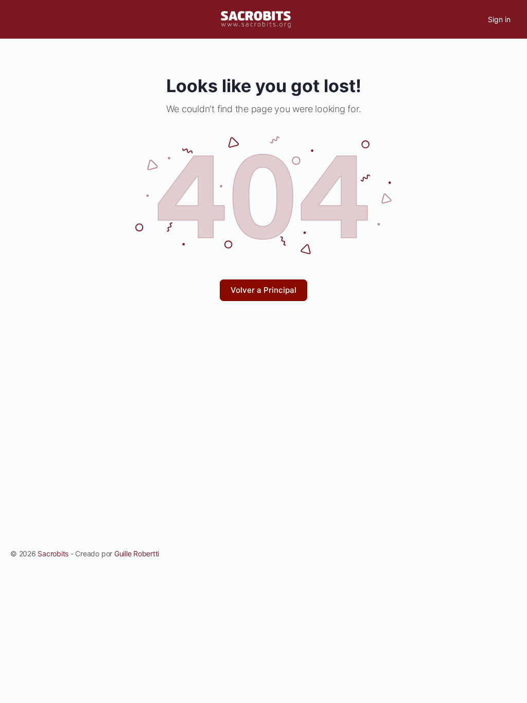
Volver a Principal (263, 290)
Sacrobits (53, 553)
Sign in (499, 19)
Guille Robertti (136, 553)
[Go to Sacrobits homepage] (256, 18)
